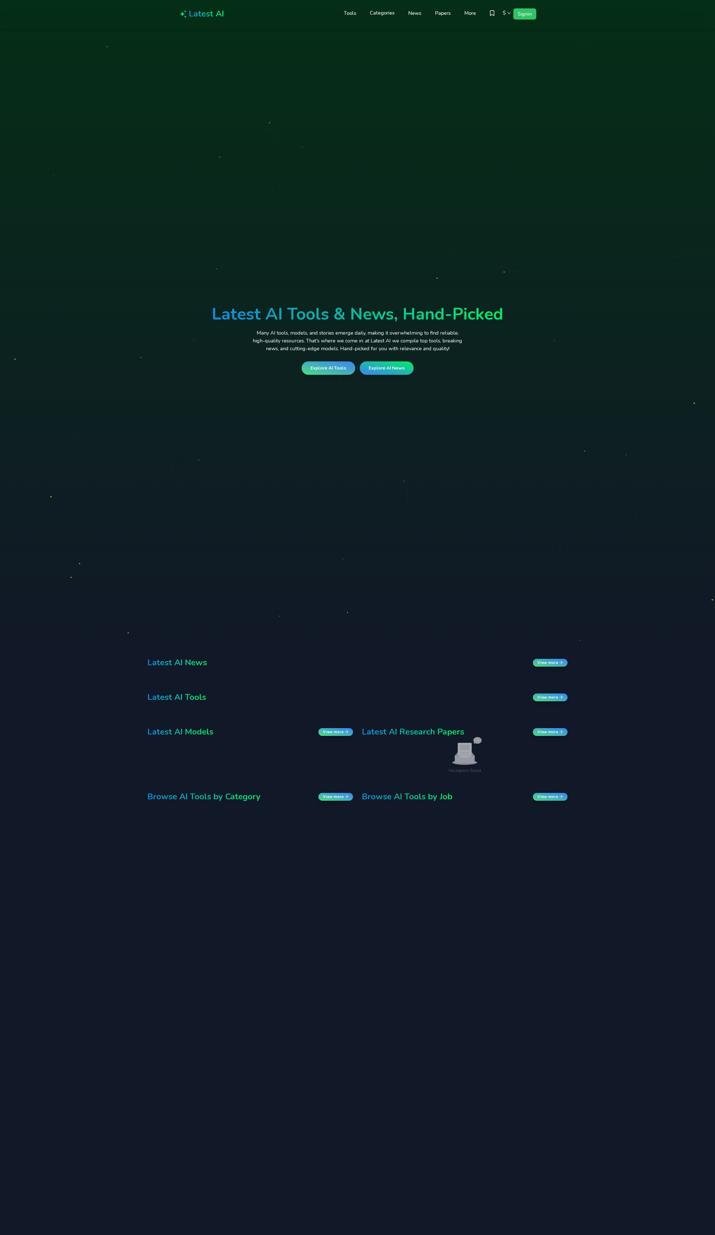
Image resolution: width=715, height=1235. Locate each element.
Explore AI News (387, 368)
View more (548, 662)
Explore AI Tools (328, 368)
